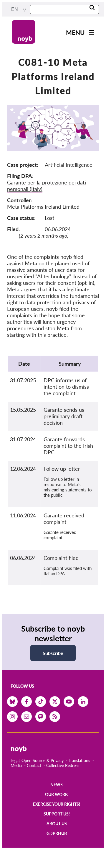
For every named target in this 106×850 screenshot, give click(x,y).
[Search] (92, 8)
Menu (75, 32)
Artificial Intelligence (68, 164)
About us (57, 823)
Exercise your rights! (56, 804)
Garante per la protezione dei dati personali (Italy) (46, 185)
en (15, 9)
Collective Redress (62, 765)
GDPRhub (57, 833)
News (56, 784)
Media (16, 765)
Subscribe (53, 653)
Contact (34, 765)
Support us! (57, 813)
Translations (79, 760)
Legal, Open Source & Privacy (37, 760)
